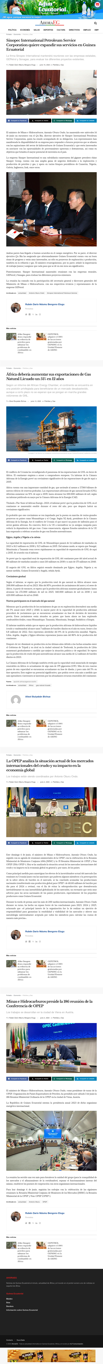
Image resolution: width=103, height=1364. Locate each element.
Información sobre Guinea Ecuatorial (22, 1310)
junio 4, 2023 (44, 782)
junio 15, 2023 (45, 65)
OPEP (45, 1202)
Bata (8, 1302)
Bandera (9, 1306)
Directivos (74, 30)
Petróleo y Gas (28, 34)
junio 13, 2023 (36, 401)
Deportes (48, 30)
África (31, 685)
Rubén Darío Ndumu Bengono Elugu (22, 65)
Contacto (9, 1340)
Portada (9, 34)
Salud (37, 30)
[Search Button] (95, 23)
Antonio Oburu (34, 1202)
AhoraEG (15, 1344)
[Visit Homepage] (49, 22)
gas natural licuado (43, 685)
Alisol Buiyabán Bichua (17, 401)
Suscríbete (21, 1340)
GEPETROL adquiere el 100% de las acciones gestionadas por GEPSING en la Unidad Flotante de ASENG (55, 342)
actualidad (22, 293)
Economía (25, 30)
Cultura (61, 30)
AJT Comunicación (76, 1344)
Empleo (87, 30)
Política (12, 30)
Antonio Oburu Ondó (36, 293)
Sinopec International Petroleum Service (62, 293)
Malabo (9, 1298)
